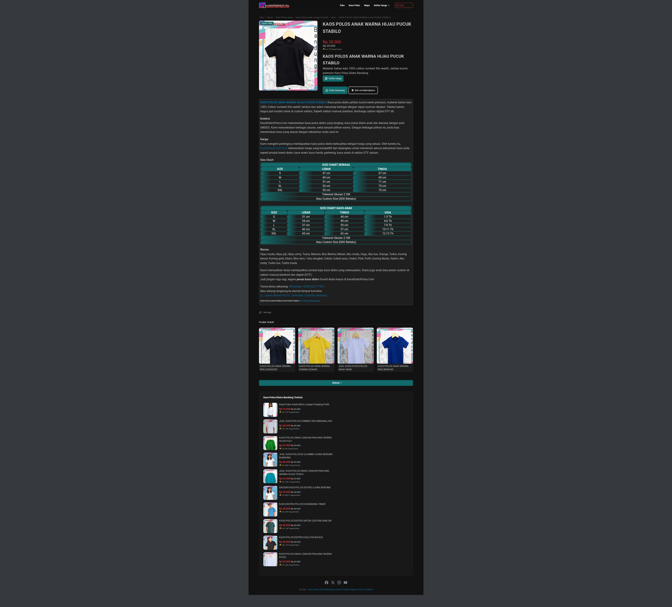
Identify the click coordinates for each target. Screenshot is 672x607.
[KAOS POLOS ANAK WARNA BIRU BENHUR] (395, 346)
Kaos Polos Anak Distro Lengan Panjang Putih (304, 404)
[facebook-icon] (326, 582)
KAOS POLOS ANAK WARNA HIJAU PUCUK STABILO (293, 102)
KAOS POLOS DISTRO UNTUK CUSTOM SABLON (305, 520)
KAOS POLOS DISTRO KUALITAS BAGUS (301, 537)
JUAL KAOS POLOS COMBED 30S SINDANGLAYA (305, 421)
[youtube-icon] (345, 582)
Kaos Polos (354, 5)
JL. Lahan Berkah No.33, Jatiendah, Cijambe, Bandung (293, 295)
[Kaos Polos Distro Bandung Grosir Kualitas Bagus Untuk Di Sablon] (274, 5)
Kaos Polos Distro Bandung (310, 301)
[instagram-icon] (339, 582)
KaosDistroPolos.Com (273, 148)
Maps (367, 5)
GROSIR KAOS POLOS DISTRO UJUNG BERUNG (305, 487)
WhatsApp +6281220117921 (307, 286)
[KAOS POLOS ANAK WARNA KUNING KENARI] (316, 346)
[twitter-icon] (332, 582)
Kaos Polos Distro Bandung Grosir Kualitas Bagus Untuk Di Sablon (340, 589)
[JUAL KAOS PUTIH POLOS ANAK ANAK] (356, 346)
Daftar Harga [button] (335, 78)
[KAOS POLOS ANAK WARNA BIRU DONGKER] (277, 346)
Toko (342, 5)
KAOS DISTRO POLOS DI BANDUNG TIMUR (302, 504)
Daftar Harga (380, 5)
